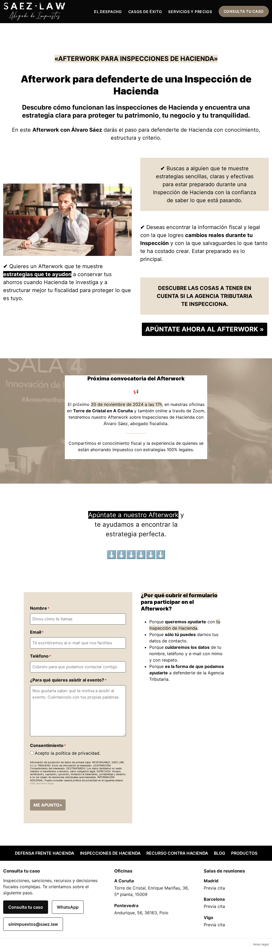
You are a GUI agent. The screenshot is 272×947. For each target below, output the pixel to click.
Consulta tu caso (244, 11)
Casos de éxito (145, 11)
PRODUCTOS (244, 853)
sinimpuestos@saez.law (33, 924)
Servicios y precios (190, 11)
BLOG (219, 853)
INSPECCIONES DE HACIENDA (110, 853)
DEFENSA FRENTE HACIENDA (44, 853)
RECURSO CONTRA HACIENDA (177, 853)
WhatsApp (68, 907)
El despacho (108, 11)
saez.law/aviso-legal (41, 783)
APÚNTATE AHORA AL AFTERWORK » (204, 329)
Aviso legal (261, 944)
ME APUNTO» (47, 805)
